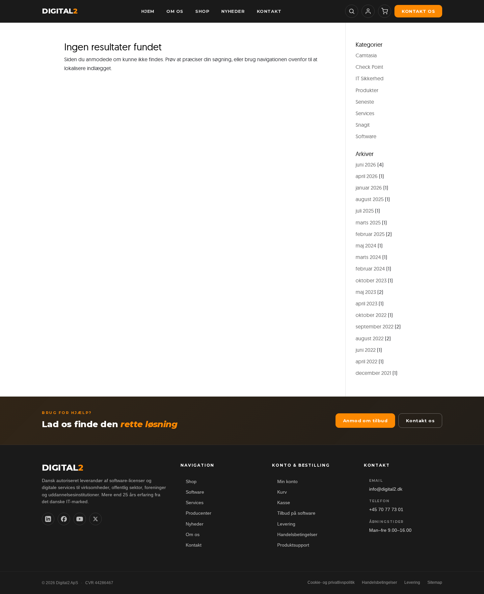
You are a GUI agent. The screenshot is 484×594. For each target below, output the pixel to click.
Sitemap (434, 582)
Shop (191, 481)
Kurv (282, 492)
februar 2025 (370, 234)
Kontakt (194, 545)
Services (365, 113)
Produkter (367, 90)
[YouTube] (79, 519)
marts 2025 (368, 222)
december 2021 (373, 373)
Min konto (287, 481)
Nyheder (194, 524)
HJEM (147, 11)
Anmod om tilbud (365, 420)
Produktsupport (293, 545)
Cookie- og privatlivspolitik (331, 582)
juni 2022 (366, 350)
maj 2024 (366, 245)
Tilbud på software (296, 513)
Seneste (365, 101)
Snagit (363, 124)
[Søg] (351, 11)
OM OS (174, 11)
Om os (193, 534)
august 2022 (370, 338)
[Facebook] (64, 519)
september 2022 (374, 326)
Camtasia (366, 55)
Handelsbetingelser (297, 534)
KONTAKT (269, 11)
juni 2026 (366, 164)
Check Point (369, 67)
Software (366, 136)
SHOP (202, 11)
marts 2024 (368, 257)
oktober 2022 (371, 315)
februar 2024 (370, 268)
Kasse (283, 502)
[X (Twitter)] (95, 519)
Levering (286, 524)
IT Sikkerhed (370, 78)
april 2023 (366, 303)
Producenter (198, 513)
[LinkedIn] (48, 519)
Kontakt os (418, 11)
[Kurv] (384, 11)
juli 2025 (365, 210)
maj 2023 (366, 292)
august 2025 (370, 199)
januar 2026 (369, 187)
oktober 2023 (371, 280)
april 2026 (367, 176)
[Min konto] (368, 11)
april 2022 (366, 361)
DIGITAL (59, 11)
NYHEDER (233, 11)
